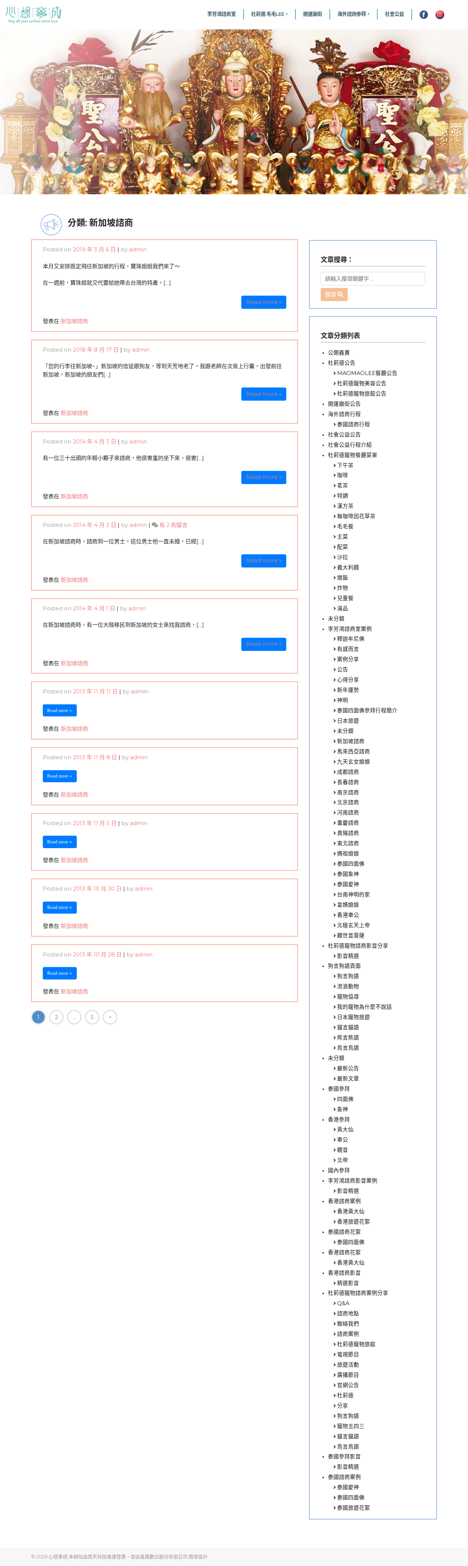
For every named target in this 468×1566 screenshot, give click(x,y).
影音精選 (348, 956)
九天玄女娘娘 (353, 761)
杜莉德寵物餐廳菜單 (352, 455)
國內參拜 (339, 1170)
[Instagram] (440, 14)
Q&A (343, 1303)
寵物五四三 (351, 1426)
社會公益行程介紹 (350, 445)
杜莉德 (345, 1395)
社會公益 (394, 14)
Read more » (264, 302)
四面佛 (345, 1099)
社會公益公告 (344, 434)
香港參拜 (339, 1119)
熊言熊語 (348, 1037)
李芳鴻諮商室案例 (350, 629)
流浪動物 (348, 986)
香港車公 (348, 915)
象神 (342, 1109)
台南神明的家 (353, 894)
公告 (342, 669)
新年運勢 (348, 690)
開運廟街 (312, 14)
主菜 (342, 536)
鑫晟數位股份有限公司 (164, 1556)
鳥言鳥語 (348, 1048)
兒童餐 (345, 598)
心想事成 (58, 1556)
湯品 (342, 608)
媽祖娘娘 (348, 853)
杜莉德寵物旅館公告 (361, 393)
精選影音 (348, 1283)
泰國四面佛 (351, 864)
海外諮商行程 (344, 414)
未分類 (336, 618)
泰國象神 (348, 874)
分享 (342, 1405)
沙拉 (342, 557)
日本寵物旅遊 (353, 1017)
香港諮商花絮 (344, 1252)
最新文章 (348, 1078)
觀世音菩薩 (351, 935)
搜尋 (330, 294)
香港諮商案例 (344, 1201)
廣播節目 (348, 1375)
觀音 (342, 1150)
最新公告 (348, 1068)
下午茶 (345, 465)
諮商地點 (348, 1313)
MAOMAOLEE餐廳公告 (367, 373)
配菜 (342, 547)
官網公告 (348, 1385)
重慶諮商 (348, 823)
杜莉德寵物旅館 (356, 1344)
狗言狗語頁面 (344, 966)
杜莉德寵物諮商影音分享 (358, 946)
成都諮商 (348, 772)
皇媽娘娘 (348, 905)
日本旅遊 (348, 721)
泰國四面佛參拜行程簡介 (367, 710)
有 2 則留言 (173, 524)
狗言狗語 (348, 976)
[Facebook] (421, 14)
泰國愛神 (348, 884)
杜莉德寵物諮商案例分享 (358, 1293)
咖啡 (342, 475)
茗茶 (342, 485)
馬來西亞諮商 (353, 751)
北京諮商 (348, 802)
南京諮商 (348, 792)
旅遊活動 (348, 1364)
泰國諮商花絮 (344, 1232)
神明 (342, 700)
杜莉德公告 (341, 363)
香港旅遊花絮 (353, 1221)
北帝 (342, 1160)
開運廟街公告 (344, 404)
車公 (342, 1139)
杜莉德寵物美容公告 (361, 383)
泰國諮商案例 (344, 1477)
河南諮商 (348, 812)
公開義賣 (339, 352)
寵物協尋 (348, 996)
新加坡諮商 (74, 321)
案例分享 (348, 659)
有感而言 (348, 649)
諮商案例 (348, 1334)
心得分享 (348, 680)
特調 (342, 495)
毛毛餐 (345, 526)
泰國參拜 (339, 1089)
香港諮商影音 (344, 1273)
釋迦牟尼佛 (351, 639)
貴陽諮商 (348, 833)
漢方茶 (345, 506)
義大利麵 (348, 567)
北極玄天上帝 (353, 925)
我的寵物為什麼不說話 (364, 1007)
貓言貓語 (348, 1027)
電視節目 (348, 1354)
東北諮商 (348, 843)
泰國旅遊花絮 (353, 1508)
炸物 (342, 588)
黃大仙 (345, 1129)
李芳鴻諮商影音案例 (352, 1180)
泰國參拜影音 (344, 1456)
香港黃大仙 (351, 1211)
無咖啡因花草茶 (356, 516)
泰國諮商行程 (353, 424)
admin (138, 249)
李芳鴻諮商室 (221, 14)
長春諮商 (348, 782)
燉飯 (342, 577)
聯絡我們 (348, 1323)
